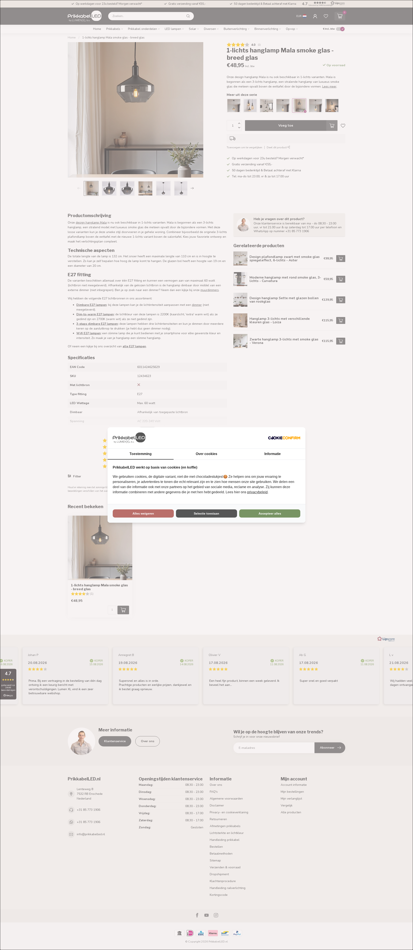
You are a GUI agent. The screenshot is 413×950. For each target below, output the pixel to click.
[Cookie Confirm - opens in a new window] (284, 437)
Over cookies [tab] (206, 454)
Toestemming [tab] (140, 454)
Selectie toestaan (206, 513)
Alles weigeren (143, 513)
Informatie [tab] (272, 454)
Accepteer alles (270, 513)
